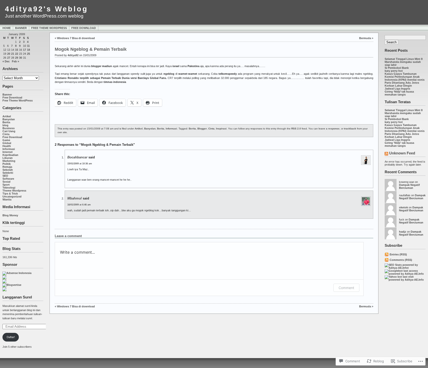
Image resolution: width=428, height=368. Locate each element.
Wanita (6, 199)
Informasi (8, 148)
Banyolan (8, 119)
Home (6, 27)
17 (24, 49)
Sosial (6, 181)
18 (28, 49)
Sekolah (7, 169)
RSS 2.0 (296, 128)
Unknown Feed (402, 153)
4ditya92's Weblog (46, 9)
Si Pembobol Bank (397, 67)
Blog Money (10, 215)
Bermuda (365, 38)
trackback (350, 128)
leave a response (329, 128)
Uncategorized (12, 196)
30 (20, 57)
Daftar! (11, 337)
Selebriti (7, 172)
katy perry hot (394, 70)
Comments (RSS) (401, 259)
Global (6, 143)
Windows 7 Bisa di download (76, 38)
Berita (6, 122)
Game (6, 140)
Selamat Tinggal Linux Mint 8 (404, 58)
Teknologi (8, 187)
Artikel (6, 116)
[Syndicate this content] (386, 154)
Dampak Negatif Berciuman (409, 186)
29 (16, 57)
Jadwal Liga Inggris (397, 88)
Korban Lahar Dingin (398, 85)
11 (28, 45)
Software (8, 178)
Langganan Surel (17, 297)
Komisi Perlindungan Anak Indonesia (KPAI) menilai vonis (405, 78)
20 (8, 53)
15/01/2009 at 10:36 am (79, 163)
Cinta (5, 134)
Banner (21, 27)
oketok (403, 207)
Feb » (15, 61)
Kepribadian (10, 154)
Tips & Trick (10, 193)
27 (8, 57)
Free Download (83, 27)
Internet (7, 151)
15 (16, 49)
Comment (346, 288)
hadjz (402, 231)
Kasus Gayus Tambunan (401, 73)
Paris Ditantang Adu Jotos (402, 82)
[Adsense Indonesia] (16, 272)
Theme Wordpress (14, 190)
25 (28, 53)
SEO (5, 175)
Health (6, 146)
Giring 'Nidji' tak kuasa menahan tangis (399, 144)
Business (8, 128)
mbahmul (74, 198)
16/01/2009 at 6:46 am (79, 204)
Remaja (7, 166)
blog (5, 125)
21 (12, 53)
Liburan (7, 157)
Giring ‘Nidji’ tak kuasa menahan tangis (399, 93)
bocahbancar (77, 157)
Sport (6, 184)
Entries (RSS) (398, 254)
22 (16, 53)
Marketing (8, 160)
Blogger (202, 128)
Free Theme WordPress (49, 27)
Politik (6, 163)
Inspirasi (221, 128)
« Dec (6, 61)
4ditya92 (73, 55)
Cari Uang (8, 131)
